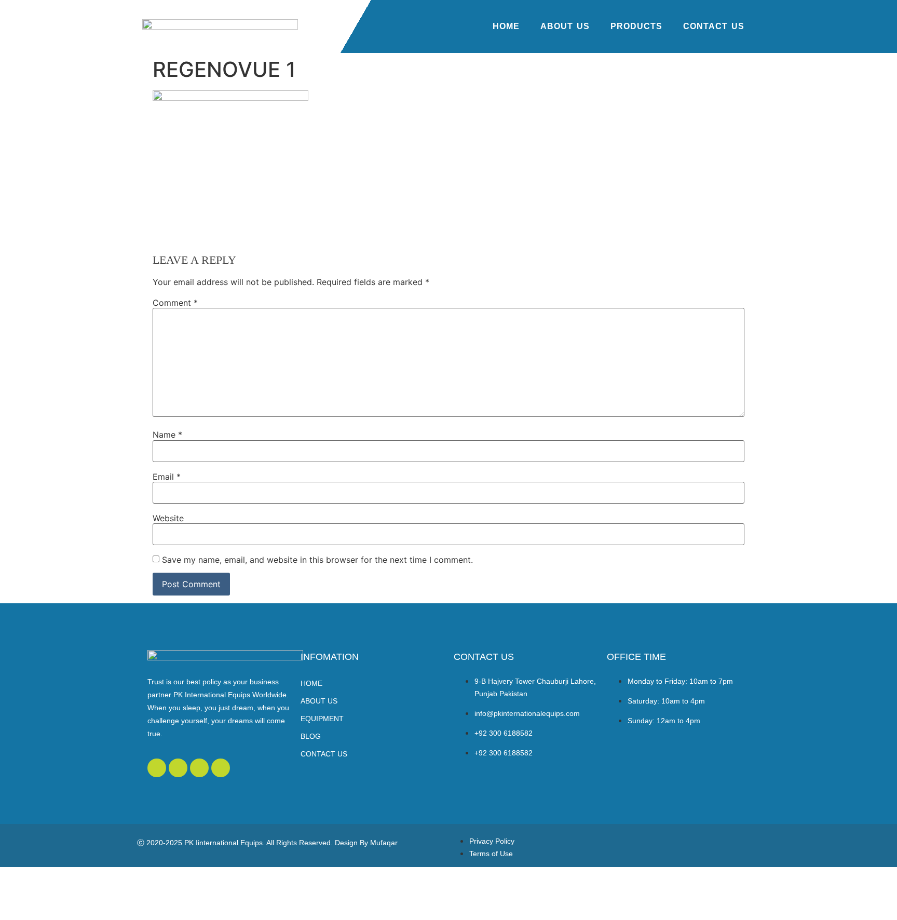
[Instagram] (220, 768)
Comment (175, 303)
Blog (311, 736)
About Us (565, 26)
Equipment (322, 718)
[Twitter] (156, 768)
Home (506, 26)
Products (636, 26)
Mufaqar (384, 842)
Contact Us (713, 26)
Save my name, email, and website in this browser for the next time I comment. (317, 560)
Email (167, 476)
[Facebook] (178, 768)
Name (167, 434)
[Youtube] (199, 768)
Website (168, 518)
